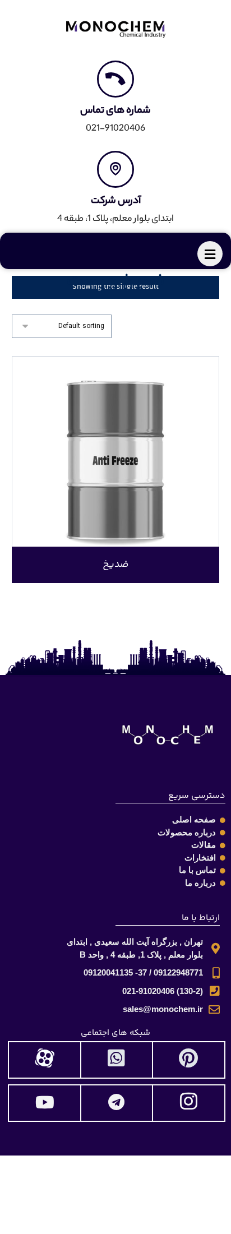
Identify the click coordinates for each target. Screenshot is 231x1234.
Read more (122, 522)
